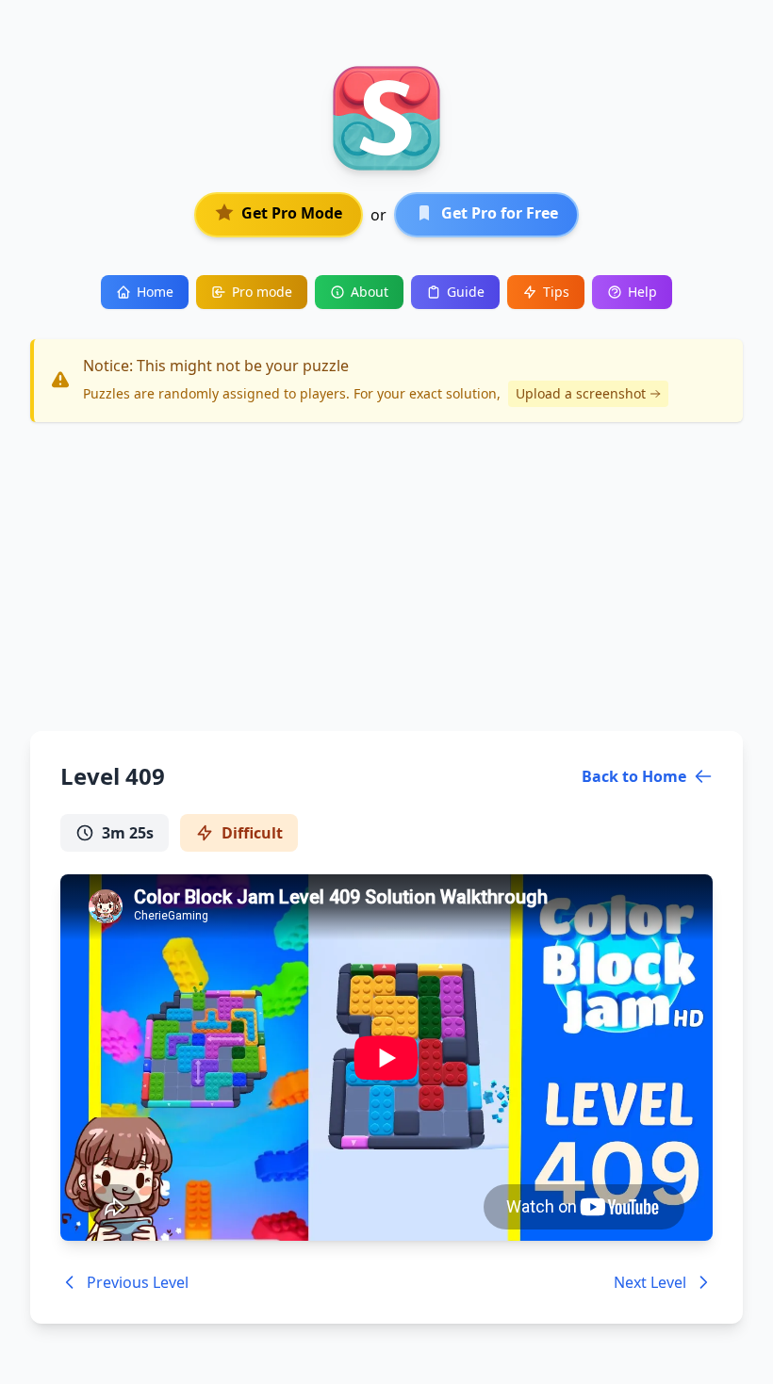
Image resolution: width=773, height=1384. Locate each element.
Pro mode (262, 292)
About (369, 292)
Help (642, 292)
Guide (466, 292)
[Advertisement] (386, 576)
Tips (556, 292)
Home (155, 292)
